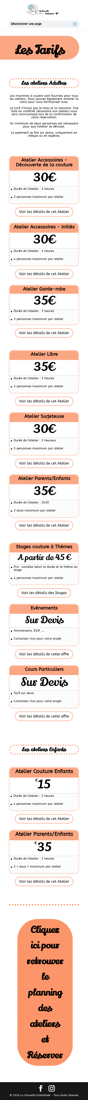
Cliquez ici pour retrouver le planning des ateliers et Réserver (45, 992)
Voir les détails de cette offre (44, 654)
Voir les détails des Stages (44, 593)
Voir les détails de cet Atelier (44, 212)
